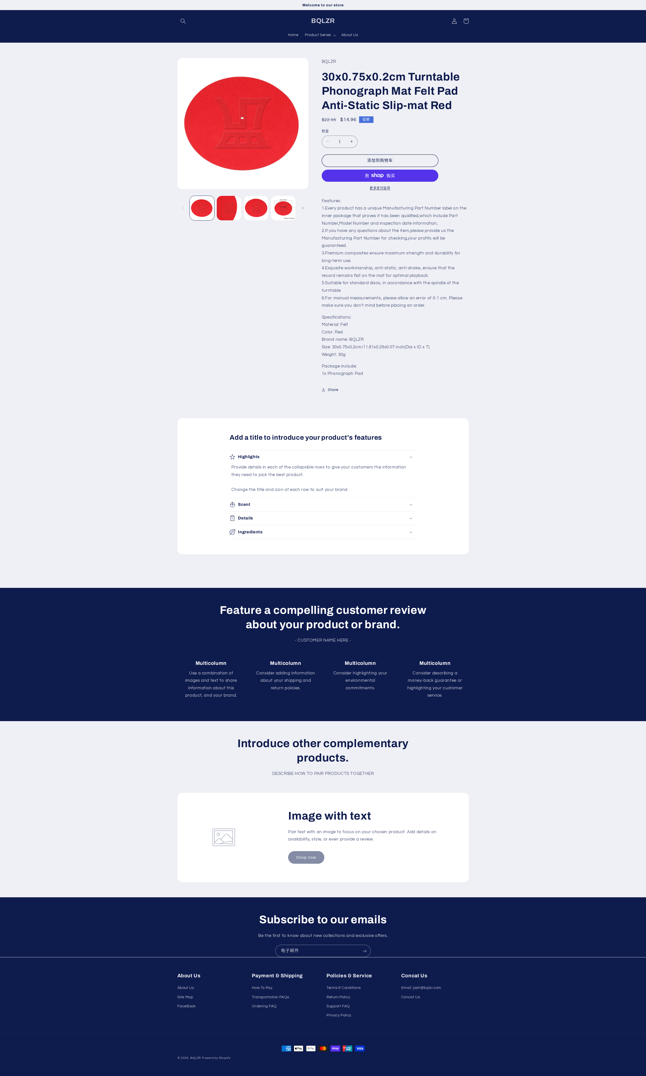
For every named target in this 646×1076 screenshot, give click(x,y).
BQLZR (195, 1058)
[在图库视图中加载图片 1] (202, 208)
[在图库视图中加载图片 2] (229, 208)
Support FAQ (338, 1006)
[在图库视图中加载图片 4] (283, 208)
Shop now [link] (306, 857)
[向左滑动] (183, 208)
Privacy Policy (339, 1015)
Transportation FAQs (270, 997)
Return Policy (338, 997)
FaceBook (186, 1006)
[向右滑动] (302, 208)
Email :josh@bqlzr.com (421, 988)
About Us (185, 988)
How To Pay (262, 988)
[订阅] (364, 951)
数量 (325, 131)
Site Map (185, 997)
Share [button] (333, 390)
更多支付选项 (380, 188)
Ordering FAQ (264, 1006)
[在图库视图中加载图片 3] (256, 208)
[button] (183, 21)
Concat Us (410, 997)
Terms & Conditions (344, 988)
